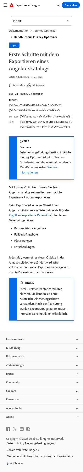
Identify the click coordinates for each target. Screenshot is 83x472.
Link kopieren (37, 85)
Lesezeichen (19, 85)
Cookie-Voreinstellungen (22, 450)
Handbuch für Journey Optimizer (35, 37)
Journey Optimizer (45, 30)
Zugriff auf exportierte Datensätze (30, 215)
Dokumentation (19, 30)
